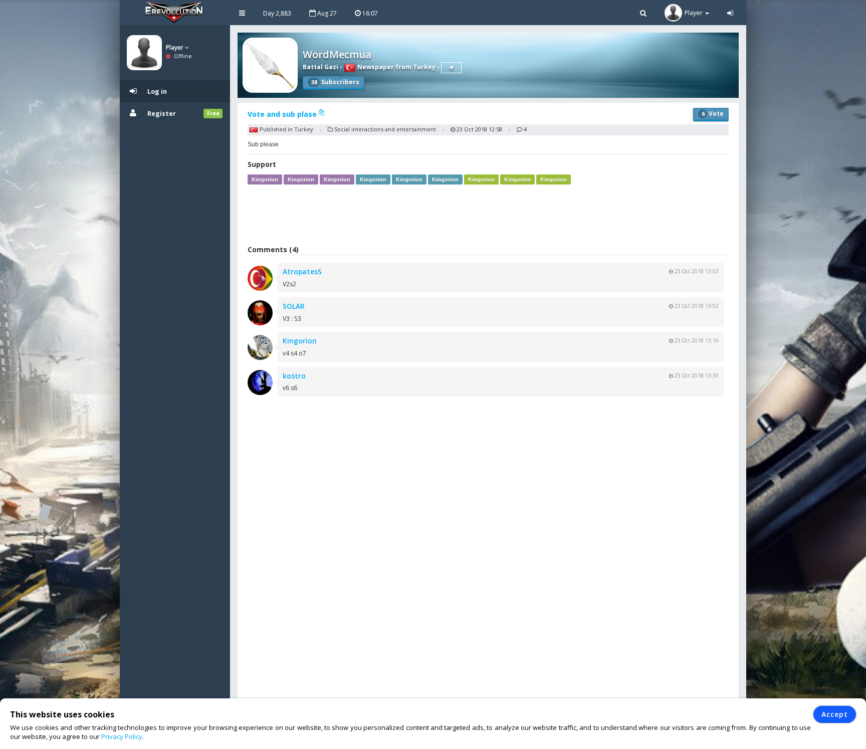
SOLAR (294, 306)
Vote (713, 113)
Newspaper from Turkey (396, 67)
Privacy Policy (121, 736)
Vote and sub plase (283, 114)
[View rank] (451, 67)
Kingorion (265, 179)
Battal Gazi (320, 67)
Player (175, 47)
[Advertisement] (488, 214)
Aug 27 (326, 13)
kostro (294, 376)
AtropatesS (302, 271)
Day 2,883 (277, 13)
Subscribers (335, 82)
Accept (834, 714)
